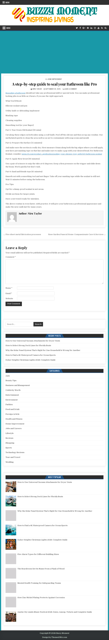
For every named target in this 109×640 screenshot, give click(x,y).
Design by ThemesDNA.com (54, 637)
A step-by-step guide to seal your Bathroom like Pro (54, 84)
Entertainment (12, 395)
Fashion (9, 404)
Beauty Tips (11, 380)
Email (9, 293)
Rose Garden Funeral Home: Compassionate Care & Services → (77, 234)
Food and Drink (12, 409)
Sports (9, 448)
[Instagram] (95, 28)
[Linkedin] (91, 28)
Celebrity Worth (13, 390)
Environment (12, 400)
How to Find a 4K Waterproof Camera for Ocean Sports (31, 355)
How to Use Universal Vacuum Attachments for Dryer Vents (33, 341)
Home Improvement (55, 79)
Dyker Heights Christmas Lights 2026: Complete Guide (30, 360)
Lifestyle (10, 433)
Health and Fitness (14, 419)
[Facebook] (80, 28)
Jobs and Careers (14, 428)
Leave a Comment (71, 89)
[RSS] (102, 28)
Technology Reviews (15, 452)
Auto (8, 376)
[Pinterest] (88, 28)
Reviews (9, 438)
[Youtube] (98, 28)
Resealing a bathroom (15, 93)
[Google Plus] (84, 28)
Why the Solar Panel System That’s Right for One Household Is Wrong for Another (43, 350)
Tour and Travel (13, 457)
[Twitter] (77, 28)
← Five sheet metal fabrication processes (22, 234)
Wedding (10, 462)
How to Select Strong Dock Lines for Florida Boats (28, 345)
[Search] (105, 28)
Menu (8, 2)
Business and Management (18, 385)
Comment (11, 257)
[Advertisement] (54, 52)
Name (9, 288)
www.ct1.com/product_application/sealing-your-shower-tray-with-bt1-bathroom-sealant (62, 154)
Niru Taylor (37, 89)
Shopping (10, 443)
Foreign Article (12, 414)
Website (9, 298)
